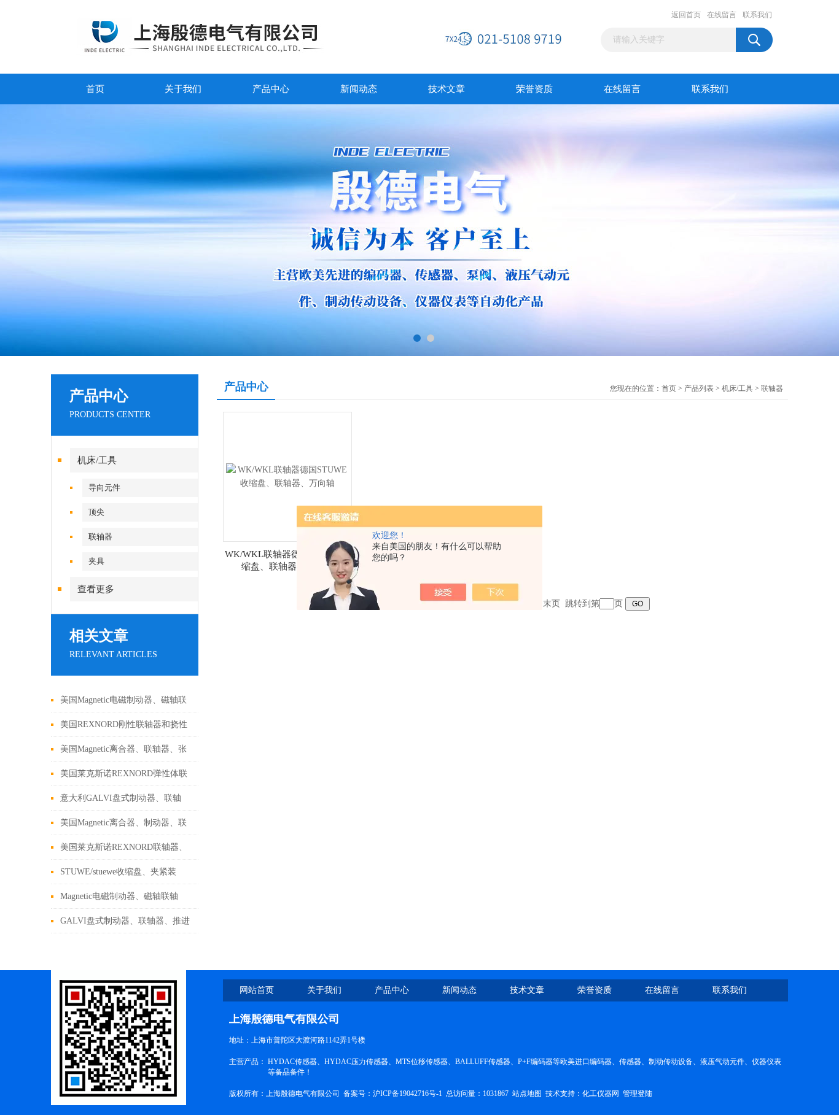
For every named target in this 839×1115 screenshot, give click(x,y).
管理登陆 (637, 1093)
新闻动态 (358, 89)
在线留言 (721, 14)
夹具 (96, 561)
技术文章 (446, 89)
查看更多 (95, 589)
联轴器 (100, 536)
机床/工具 (97, 460)
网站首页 (257, 990)
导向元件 (104, 487)
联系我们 (757, 14)
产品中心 (270, 89)
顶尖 (96, 512)
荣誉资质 (534, 89)
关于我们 (183, 89)
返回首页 (686, 14)
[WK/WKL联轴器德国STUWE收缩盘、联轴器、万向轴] (287, 475)
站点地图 (527, 1093)
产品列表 (699, 388)
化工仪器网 (600, 1093)
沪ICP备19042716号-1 (407, 1093)
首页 (95, 89)
